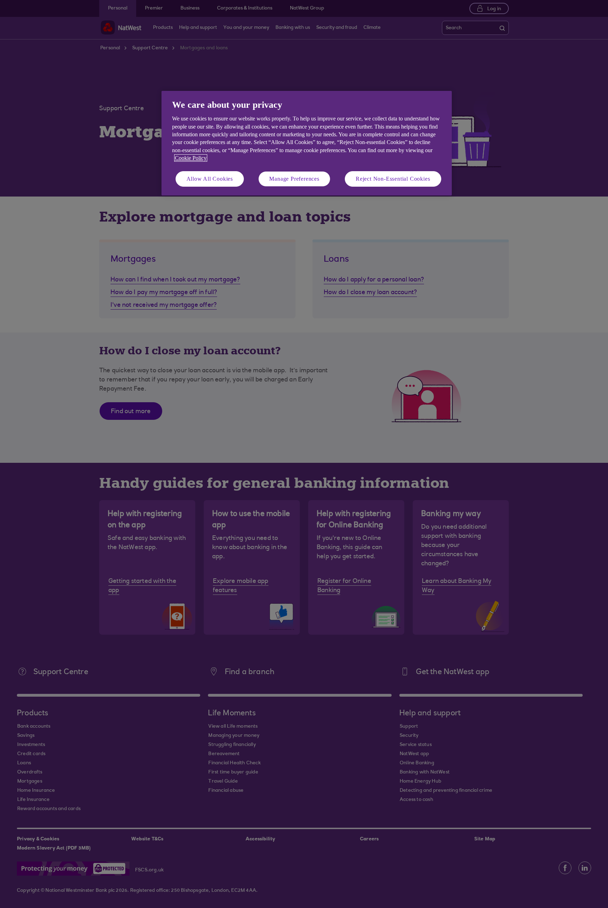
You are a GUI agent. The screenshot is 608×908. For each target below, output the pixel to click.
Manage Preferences (294, 179)
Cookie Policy (191, 158)
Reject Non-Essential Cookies (393, 179)
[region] (307, 143)
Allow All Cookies (209, 179)
